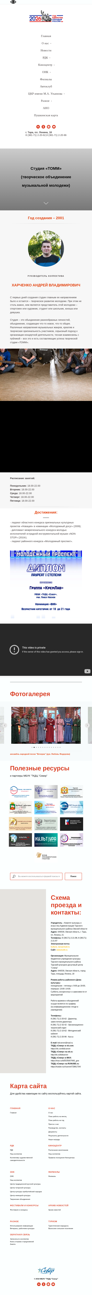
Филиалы (46, 79)
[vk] (38, 127)
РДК (46, 57)
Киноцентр (45, 64)
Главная (46, 36)
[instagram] (48, 127)
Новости (46, 50)
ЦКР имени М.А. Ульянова (45, 93)
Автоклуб (46, 86)
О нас (46, 43)
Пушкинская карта (46, 115)
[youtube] (54, 127)
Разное (45, 100)
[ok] (43, 127)
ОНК (45, 72)
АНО (46, 108)
